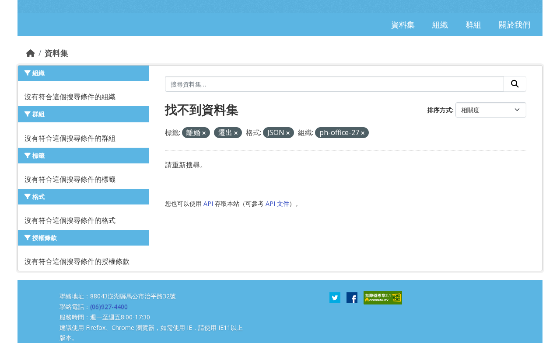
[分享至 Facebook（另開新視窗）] (352, 297)
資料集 (56, 53)
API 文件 (277, 203)
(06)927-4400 (109, 306)
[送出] (515, 84)
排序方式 (439, 110)
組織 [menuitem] (440, 24)
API (208, 203)
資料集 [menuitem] (403, 24)
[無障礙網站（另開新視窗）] (382, 297)
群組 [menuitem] (473, 24)
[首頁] (30, 53)
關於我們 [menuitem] (514, 24)
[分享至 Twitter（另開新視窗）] (335, 297)
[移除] (204, 133)
